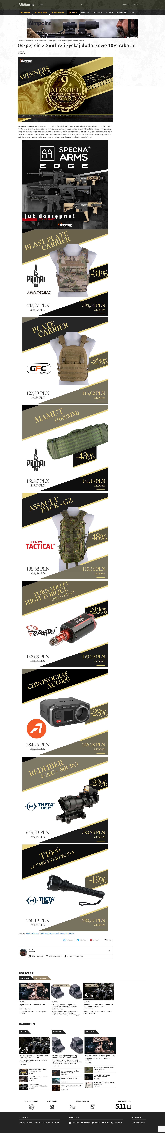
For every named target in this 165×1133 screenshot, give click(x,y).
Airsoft (27, 12)
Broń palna (42, 12)
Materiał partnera (40, 41)
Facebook (75, 1123)
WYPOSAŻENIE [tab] (90, 1031)
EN (144, 5)
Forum (132, 12)
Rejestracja (126, 5)
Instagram (118, 1123)
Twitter (97, 1123)
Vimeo (107, 1123)
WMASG (21, 41)
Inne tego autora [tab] (41, 978)
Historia (30, 1123)
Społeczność (85, 12)
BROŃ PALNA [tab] (57, 1031)
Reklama (29, 18)
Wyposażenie (59, 12)
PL (142, 5)
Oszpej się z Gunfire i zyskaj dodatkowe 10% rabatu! (67, 41)
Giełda (74, 12)
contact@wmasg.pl (138, 1123)
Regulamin (55, 1123)
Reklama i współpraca (42, 1123)
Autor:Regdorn (22, 53)
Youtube (87, 1123)
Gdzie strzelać (98, 12)
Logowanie (135, 5)
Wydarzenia (110, 12)
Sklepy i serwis (122, 12)
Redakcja (22, 1123)
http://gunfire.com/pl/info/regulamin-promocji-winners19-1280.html (50, 933)
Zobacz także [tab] (25, 978)
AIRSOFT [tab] (23, 1031)
